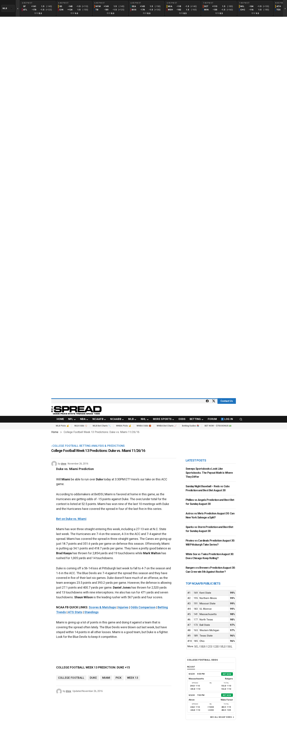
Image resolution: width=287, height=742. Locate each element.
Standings (91, 612)
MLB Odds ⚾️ (80, 426)
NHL (230, 646)
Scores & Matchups (102, 607)
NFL (196, 646)
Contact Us (226, 401)
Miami (106, 677)
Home (54, 432)
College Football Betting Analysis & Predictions (88, 445)
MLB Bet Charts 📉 (102, 426)
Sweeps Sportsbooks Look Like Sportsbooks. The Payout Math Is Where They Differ (209, 472)
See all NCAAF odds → (222, 717)
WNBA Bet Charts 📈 (167, 426)
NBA (203, 646)
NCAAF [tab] (191, 666)
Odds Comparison (143, 607)
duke (93, 677)
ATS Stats (75, 612)
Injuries (123, 607)
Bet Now (227, 674)
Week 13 (132, 677)
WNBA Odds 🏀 (144, 426)
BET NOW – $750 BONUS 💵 (218, 426)
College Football (71, 677)
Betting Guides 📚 (190, 426)
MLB (223, 646)
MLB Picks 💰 (62, 426)
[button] (241, 419)
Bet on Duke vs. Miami (71, 519)
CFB (210, 646)
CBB (216, 646)
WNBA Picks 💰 (123, 426)
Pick (119, 677)
